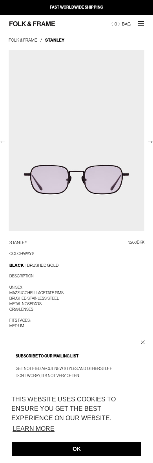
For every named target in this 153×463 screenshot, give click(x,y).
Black (17, 265)
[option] (76, 140)
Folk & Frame (23, 40)
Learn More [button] (34, 428)
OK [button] (77, 449)
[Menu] (141, 23)
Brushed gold (42, 265)
